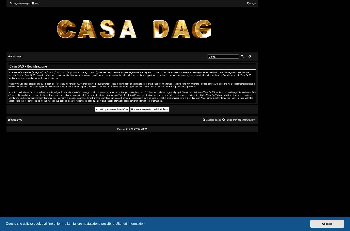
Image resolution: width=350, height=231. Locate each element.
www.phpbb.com (19, 87)
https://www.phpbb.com (184, 87)
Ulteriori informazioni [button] (130, 223)
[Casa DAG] (134, 29)
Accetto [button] (327, 223)
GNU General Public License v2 (201, 84)
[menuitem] (35, 3)
